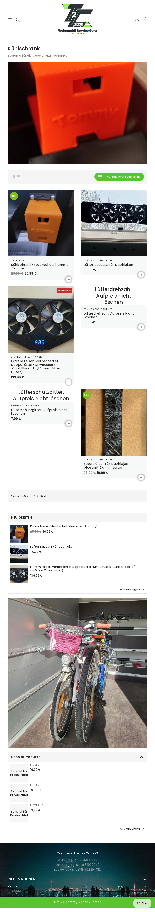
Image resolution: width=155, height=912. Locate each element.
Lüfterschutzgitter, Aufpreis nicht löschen (39, 411)
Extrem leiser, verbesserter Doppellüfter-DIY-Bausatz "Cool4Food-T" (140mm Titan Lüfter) (82, 568)
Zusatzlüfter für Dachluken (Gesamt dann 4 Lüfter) (106, 465)
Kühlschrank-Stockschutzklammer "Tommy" (64, 526)
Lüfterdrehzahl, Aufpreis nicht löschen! (109, 315)
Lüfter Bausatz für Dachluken (52, 546)
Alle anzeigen (130, 589)
